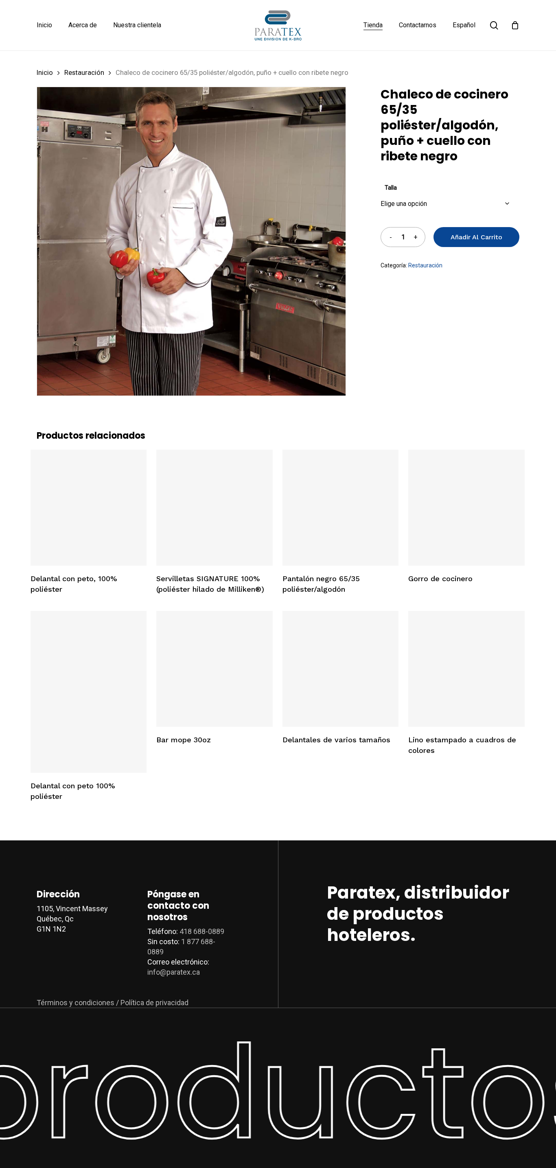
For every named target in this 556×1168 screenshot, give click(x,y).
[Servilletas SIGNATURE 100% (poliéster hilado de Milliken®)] (214, 508)
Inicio (45, 73)
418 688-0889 (201, 931)
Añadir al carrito (476, 237)
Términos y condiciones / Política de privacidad (112, 1002)
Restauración (84, 73)
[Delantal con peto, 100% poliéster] (89, 508)
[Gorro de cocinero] (466, 508)
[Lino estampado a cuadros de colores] (466, 669)
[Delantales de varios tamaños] (340, 669)
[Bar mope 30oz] (214, 669)
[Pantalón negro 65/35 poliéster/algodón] (340, 508)
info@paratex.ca (173, 972)
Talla (391, 187)
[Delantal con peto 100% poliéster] (89, 692)
